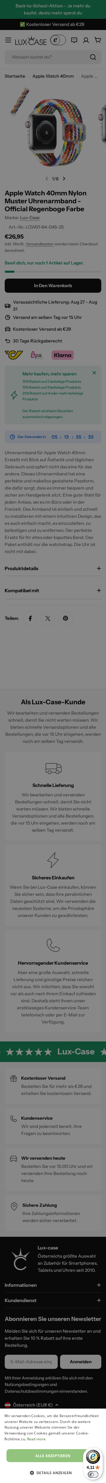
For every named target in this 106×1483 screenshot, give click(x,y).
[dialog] (53, 1446)
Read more (36, 1439)
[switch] (93, 1474)
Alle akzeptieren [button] (52, 1455)
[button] (53, 1472)
